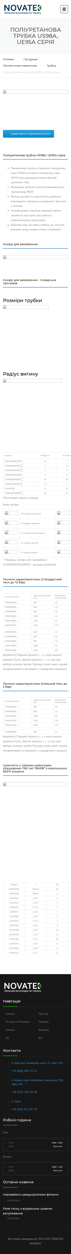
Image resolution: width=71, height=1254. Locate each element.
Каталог (10, 1014)
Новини (10, 1030)
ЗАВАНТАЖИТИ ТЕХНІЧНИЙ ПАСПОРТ (31, 133)
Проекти (44, 1021)
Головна (8, 59)
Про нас (43, 1014)
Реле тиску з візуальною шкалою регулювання (27, 1211)
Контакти (44, 1030)
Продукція (30, 59)
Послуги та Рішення (17, 1021)
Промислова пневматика (20, 65)
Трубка (51, 65)
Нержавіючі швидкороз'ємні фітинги (30, 1194)
